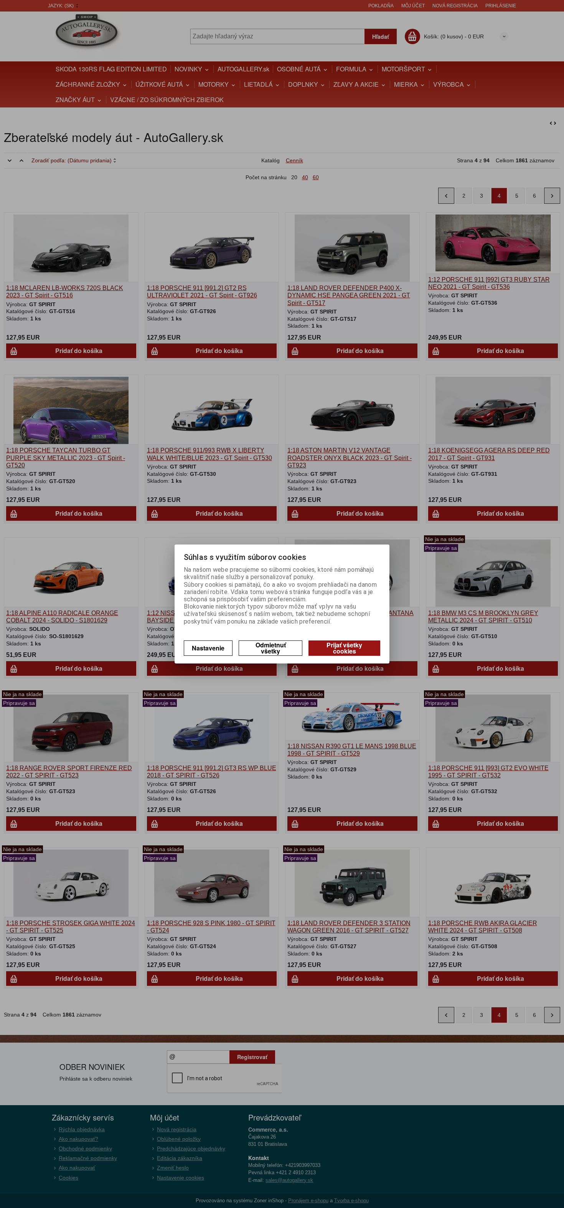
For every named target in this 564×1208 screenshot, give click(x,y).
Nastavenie (208, 648)
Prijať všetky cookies (344, 647)
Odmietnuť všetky (271, 647)
